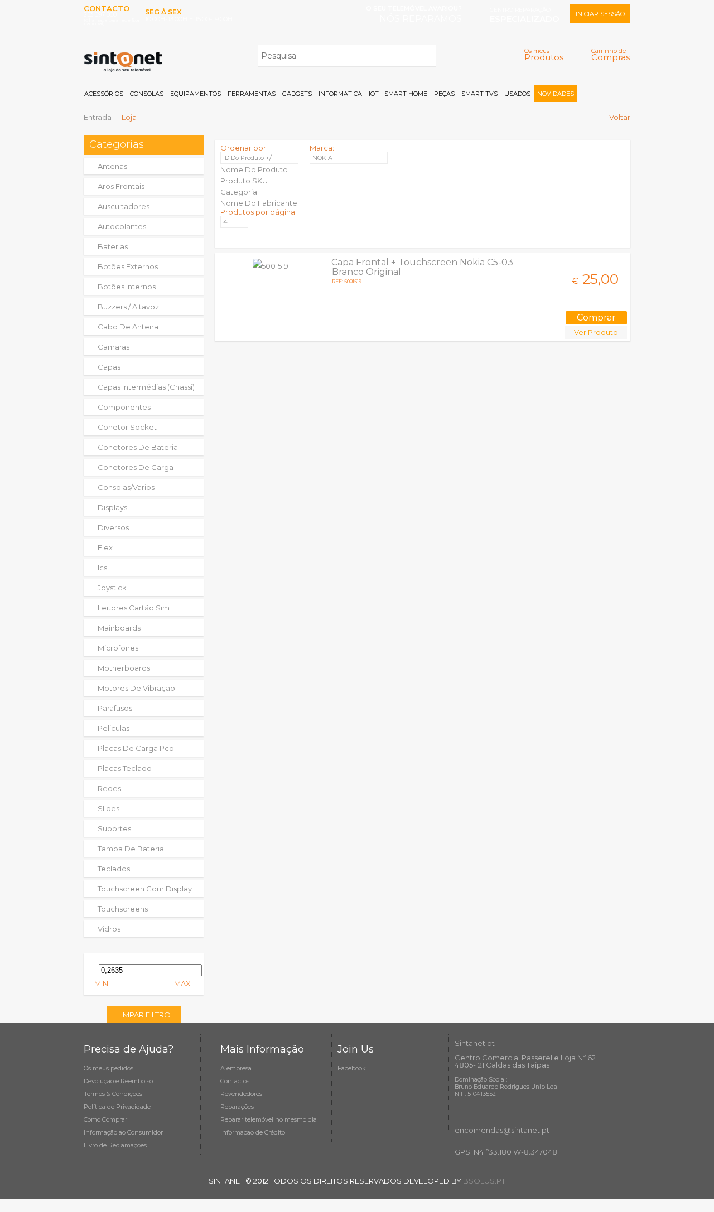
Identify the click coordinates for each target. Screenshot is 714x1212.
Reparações (237, 1107)
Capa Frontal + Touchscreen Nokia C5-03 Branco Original (422, 267)
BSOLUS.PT (484, 1180)
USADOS (517, 94)
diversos (113, 527)
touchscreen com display (145, 888)
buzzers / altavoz (128, 306)
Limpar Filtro (144, 1014)
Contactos (234, 1081)
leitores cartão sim (134, 607)
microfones (118, 647)
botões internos (127, 286)
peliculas (113, 728)
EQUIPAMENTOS (195, 94)
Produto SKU (244, 180)
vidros (109, 928)
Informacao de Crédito (252, 1132)
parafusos (115, 708)
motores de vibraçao (136, 687)
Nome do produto (254, 169)
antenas (112, 166)
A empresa (236, 1068)
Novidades (555, 94)
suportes (114, 828)
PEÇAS (444, 94)
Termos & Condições (113, 1094)
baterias (113, 246)
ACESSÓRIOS (103, 94)
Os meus (543, 54)
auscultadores (123, 206)
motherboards (124, 667)
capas (109, 366)
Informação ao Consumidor (123, 1132)
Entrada (98, 117)
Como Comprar (105, 1119)
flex (105, 547)
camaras (113, 346)
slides (108, 808)
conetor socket (127, 427)
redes (109, 788)
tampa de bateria (131, 848)
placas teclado (125, 768)
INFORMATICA (340, 94)
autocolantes (122, 226)
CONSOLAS (146, 94)
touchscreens (123, 908)
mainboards (119, 627)
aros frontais (121, 186)
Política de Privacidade (117, 1107)
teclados (114, 868)
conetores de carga (135, 467)
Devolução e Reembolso (118, 1081)
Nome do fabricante (258, 202)
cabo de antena (128, 326)
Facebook (351, 1068)
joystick (112, 587)
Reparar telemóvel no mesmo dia (268, 1119)
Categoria (238, 191)
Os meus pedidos (108, 1068)
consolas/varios (126, 487)
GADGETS (297, 94)
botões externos (128, 266)
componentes (124, 407)
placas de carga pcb (136, 748)
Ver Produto (596, 332)
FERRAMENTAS (252, 94)
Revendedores (241, 1094)
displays (112, 507)
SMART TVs (479, 94)
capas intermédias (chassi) (146, 386)
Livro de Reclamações (115, 1145)
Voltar (619, 117)
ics (102, 567)
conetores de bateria (138, 447)
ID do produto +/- (248, 158)
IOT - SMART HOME (398, 94)
